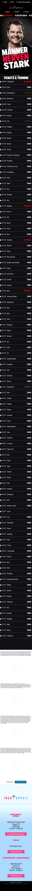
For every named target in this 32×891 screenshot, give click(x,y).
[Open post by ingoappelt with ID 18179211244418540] (16, 731)
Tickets (29, 87)
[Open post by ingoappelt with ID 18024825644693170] (16, 666)
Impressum (7, 883)
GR (22, 882)
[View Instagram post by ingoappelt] (30, 681)
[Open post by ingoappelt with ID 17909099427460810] (16, 699)
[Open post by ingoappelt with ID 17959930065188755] (16, 763)
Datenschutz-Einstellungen (22, 883)
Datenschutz (12, 883)
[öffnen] (0, 81)
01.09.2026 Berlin (19, 15)
